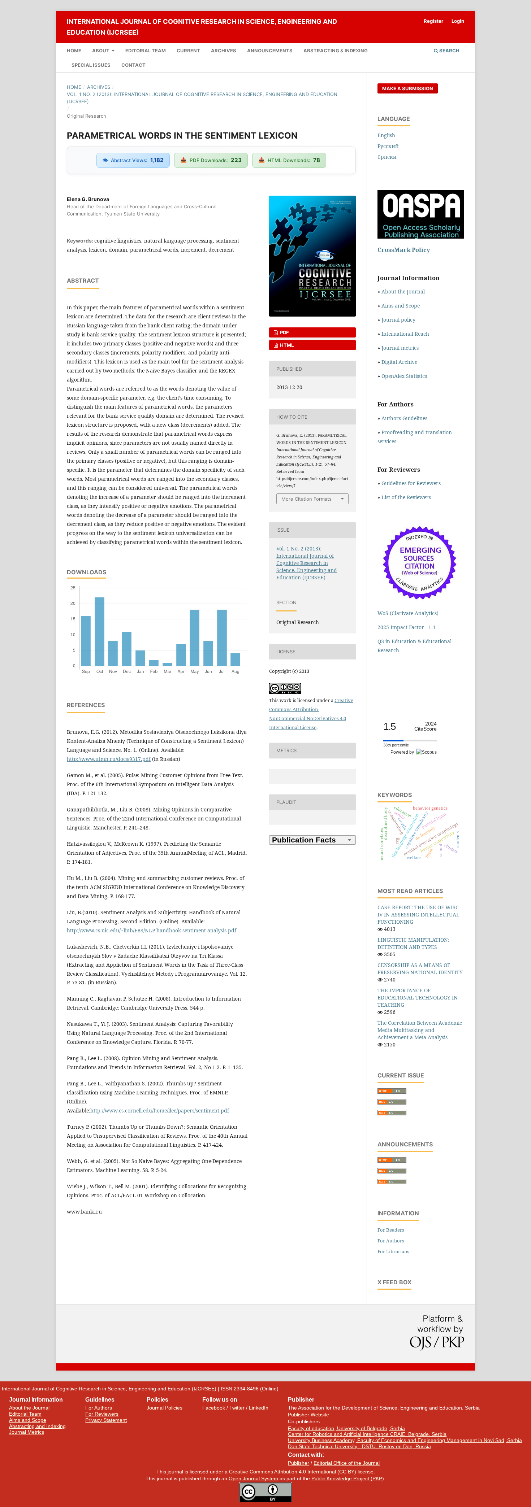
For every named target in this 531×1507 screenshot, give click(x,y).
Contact (133, 65)
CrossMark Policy (403, 250)
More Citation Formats (306, 499)
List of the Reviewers (406, 497)
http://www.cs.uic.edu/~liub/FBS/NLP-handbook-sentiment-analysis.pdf (151, 930)
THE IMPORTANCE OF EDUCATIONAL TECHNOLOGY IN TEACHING (417, 997)
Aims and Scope (400, 305)
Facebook (213, 1408)
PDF (284, 332)
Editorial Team (145, 50)
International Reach (405, 333)
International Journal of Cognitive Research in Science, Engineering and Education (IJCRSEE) (202, 27)
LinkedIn (258, 1408)
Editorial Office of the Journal (347, 1463)
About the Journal (403, 291)
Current (188, 50)
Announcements (270, 50)
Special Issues (91, 65)
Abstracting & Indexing (335, 50)
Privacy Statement (106, 1420)
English (386, 135)
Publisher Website (308, 1414)
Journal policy (398, 319)
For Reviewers (101, 1414)
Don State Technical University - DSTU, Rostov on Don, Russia (359, 1446)
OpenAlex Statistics (404, 376)
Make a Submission (407, 88)
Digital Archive (399, 361)
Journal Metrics (26, 1432)
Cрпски (387, 156)
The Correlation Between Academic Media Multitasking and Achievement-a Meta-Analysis (419, 1030)
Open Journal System (253, 1478)
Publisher (298, 1463)
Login (458, 21)
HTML (286, 345)
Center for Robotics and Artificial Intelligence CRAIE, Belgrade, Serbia (367, 1434)
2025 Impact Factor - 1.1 (406, 627)
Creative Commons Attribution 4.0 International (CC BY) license (301, 1472)
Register (433, 21)
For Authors (390, 1240)
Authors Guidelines (404, 418)
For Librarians (393, 1251)
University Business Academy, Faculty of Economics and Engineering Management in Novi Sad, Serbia (405, 1440)
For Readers (390, 1230)
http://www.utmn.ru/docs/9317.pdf (109, 758)
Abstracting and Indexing (37, 1426)
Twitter (237, 1408)
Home (74, 50)
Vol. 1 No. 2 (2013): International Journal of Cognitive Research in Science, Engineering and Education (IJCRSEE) (202, 97)
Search (448, 50)
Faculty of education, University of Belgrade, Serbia (346, 1428)
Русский (388, 146)
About (101, 50)
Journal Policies (164, 1408)
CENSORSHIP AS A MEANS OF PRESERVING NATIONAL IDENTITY (420, 969)
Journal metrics (400, 347)
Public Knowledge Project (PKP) (347, 1478)
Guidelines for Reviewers (411, 483)
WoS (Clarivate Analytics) (408, 613)
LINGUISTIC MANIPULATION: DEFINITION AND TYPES (413, 943)
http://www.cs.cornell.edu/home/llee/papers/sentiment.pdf (159, 1110)
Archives (223, 50)
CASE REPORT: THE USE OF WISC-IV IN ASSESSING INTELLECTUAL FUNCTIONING (418, 914)
